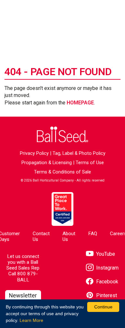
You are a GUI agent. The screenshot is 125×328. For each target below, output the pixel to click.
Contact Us (41, 236)
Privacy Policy (34, 153)
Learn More (31, 320)
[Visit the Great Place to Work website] (62, 209)
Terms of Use (90, 162)
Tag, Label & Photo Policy (79, 153)
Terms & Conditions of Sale (62, 172)
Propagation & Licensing (46, 162)
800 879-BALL (27, 276)
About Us (69, 236)
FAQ (92, 233)
